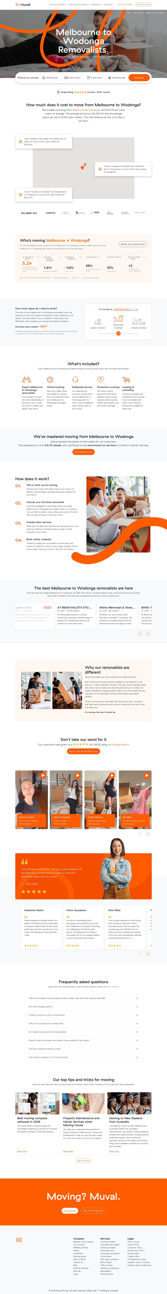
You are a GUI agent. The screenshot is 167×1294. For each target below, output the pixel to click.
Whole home (52, 77)
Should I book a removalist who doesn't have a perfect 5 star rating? (59, 1040)
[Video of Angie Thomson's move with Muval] (100, 799)
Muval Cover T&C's (136, 1250)
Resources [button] (96, 4)
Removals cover (107, 1250)
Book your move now (133, 244)
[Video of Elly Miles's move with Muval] (135, 799)
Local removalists (107, 1241)
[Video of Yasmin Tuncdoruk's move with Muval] (66, 799)
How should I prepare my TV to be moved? (48, 1057)
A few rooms (74, 77)
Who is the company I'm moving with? (46, 1023)
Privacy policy (133, 1253)
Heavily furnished (138, 328)
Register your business (83, 1241)
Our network (79, 1244)
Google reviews (120, 744)
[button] (85, 165)
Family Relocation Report (60, 278)
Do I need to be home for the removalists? (48, 1032)
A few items (96, 77)
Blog (75, 1265)
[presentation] (140, 634)
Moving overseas (108, 1247)
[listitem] (30, 264)
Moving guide (79, 1256)
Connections (105, 1256)
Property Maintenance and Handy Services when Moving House (81, 1121)
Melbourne (79, 109)
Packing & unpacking (109, 1268)
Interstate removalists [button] (78, 4)
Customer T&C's (135, 1247)
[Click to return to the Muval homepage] (22, 4)
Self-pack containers (109, 1259)
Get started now (83, 451)
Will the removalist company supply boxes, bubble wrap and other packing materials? (67, 998)
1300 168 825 (125, 4)
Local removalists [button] (57, 4)
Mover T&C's (133, 1244)
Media (76, 1250)
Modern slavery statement (139, 1265)
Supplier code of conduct (139, 1262)
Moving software (81, 1268)
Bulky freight (106, 1262)
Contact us (78, 1262)
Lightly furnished (97, 328)
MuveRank (78, 1253)
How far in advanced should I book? (45, 1049)
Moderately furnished (118, 326)
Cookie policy (133, 1256)
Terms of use (133, 1241)
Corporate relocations (109, 1253)
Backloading (105, 1271)
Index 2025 (75, 278)
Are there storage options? (41, 1006)
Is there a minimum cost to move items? (47, 1015)
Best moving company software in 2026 (32, 1119)
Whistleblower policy (137, 1259)
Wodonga (94, 109)
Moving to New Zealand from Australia (125, 1119)
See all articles (83, 1160)
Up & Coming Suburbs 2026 (90, 278)
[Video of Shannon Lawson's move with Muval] (31, 799)
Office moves (106, 1265)
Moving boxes (106, 1274)
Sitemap (77, 1271)
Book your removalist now (83, 751)
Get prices (139, 77)
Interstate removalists (109, 1244)
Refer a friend (79, 1259)
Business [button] (108, 4)
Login (75, 1274)
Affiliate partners (80, 1247)
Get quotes (143, 4)
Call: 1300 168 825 (93, 1210)
